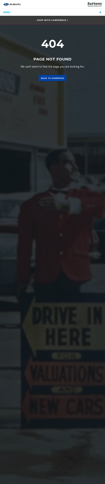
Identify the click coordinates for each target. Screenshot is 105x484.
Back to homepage (52, 78)
